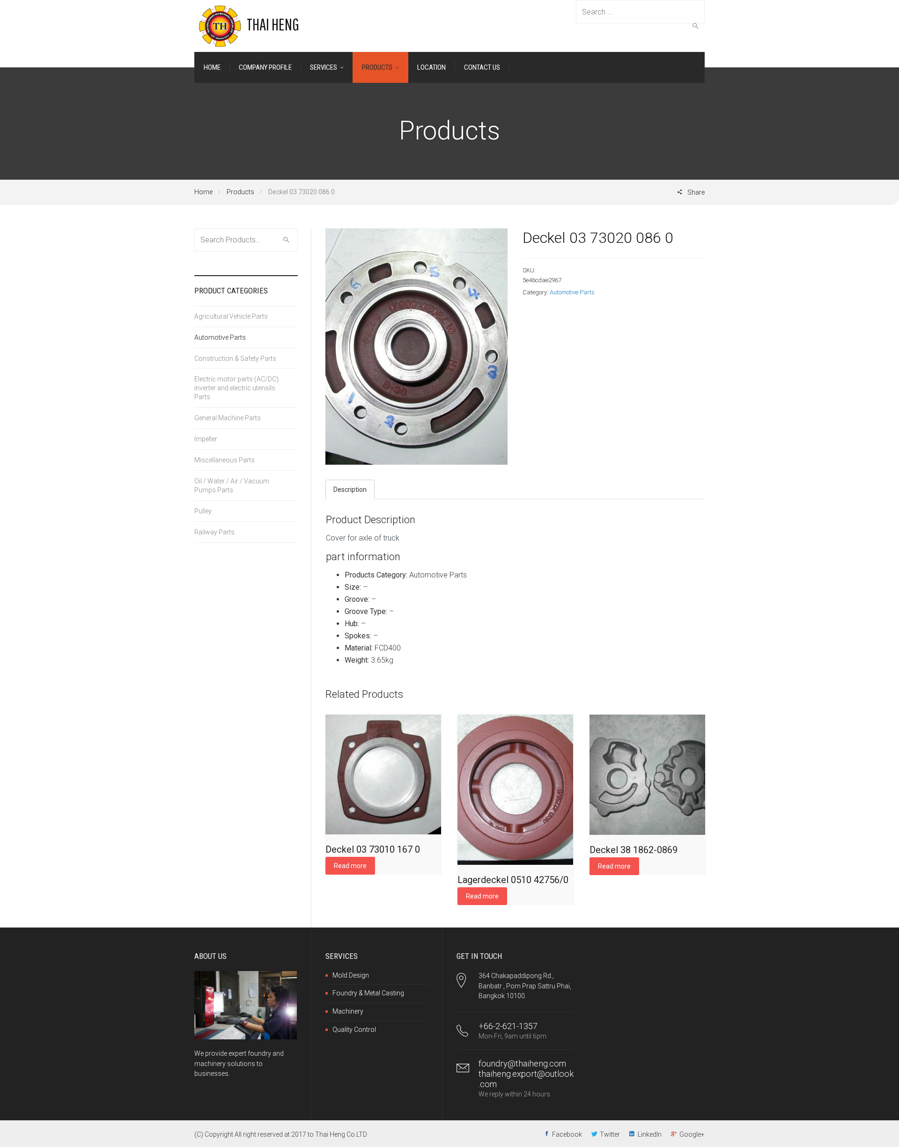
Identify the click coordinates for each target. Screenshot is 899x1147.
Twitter (610, 1134)
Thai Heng (273, 24)
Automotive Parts (572, 292)
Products (240, 192)
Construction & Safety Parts (235, 358)
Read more (350, 865)
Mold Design (350, 975)
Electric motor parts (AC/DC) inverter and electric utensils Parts (236, 388)
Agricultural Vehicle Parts (231, 316)
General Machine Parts (227, 418)
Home (203, 192)
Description (350, 489)
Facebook (567, 1134)
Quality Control (354, 1029)
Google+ (692, 1134)
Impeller (205, 439)
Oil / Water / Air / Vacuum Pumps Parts (231, 485)
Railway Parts (214, 532)
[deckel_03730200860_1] (416, 346)
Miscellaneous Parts (224, 460)
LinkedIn (650, 1134)
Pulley (203, 511)
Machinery (347, 1011)
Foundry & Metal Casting (368, 993)
